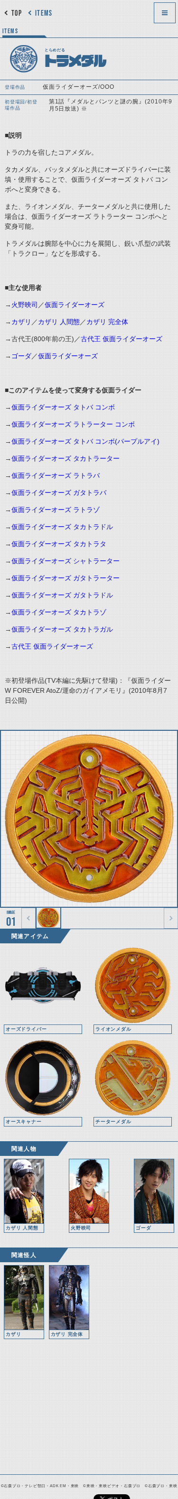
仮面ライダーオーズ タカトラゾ (58, 612)
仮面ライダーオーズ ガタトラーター (65, 578)
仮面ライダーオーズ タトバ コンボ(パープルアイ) (85, 441)
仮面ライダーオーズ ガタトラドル (62, 595)
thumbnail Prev (28, 918)
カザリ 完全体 (107, 322)
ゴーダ (21, 356)
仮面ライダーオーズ (74, 304)
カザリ (21, 322)
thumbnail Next (171, 918)
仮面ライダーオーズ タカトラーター (65, 458)
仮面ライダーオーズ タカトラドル (62, 527)
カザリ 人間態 (59, 322)
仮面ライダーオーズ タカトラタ (58, 544)
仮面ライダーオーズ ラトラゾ (55, 509)
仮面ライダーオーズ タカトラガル (62, 629)
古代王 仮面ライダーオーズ (121, 339)
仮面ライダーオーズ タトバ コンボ (63, 407)
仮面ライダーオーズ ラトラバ (55, 475)
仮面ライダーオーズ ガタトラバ (58, 492)
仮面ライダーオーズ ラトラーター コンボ (73, 424)
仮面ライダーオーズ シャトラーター (65, 561)
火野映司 (24, 304)
